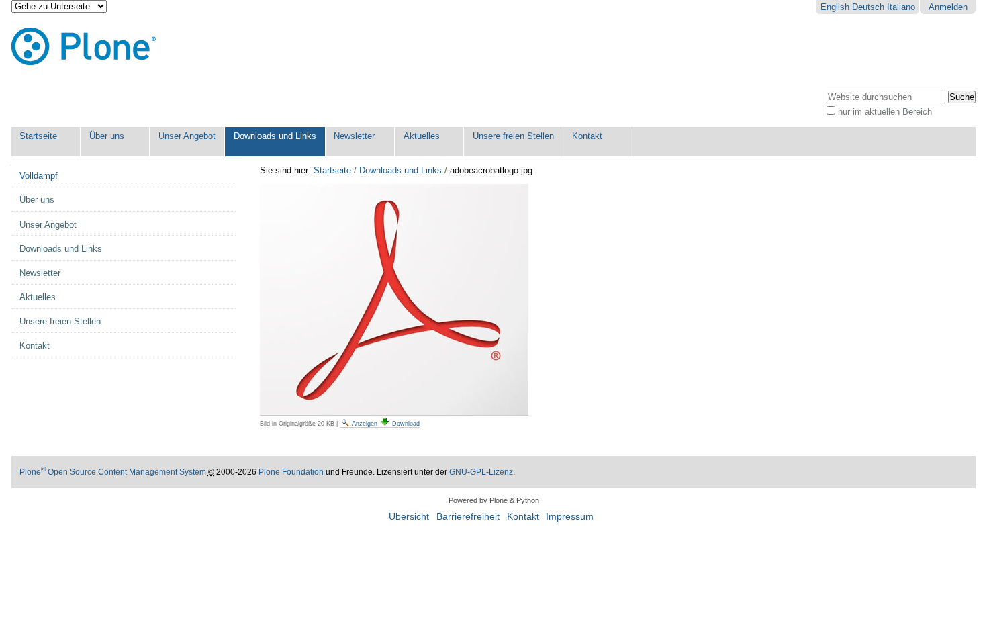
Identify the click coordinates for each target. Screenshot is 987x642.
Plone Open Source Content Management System (112, 472)
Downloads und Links (275, 136)
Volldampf (38, 176)
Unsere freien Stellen (513, 136)
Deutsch (868, 7)
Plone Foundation (291, 472)
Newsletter (354, 136)
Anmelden (948, 7)
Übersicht (409, 517)
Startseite (38, 136)
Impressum (570, 517)
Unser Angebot (187, 136)
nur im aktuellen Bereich (885, 112)
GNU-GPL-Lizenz (481, 472)
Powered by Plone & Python (494, 500)
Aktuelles (422, 136)
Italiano (901, 7)
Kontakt (587, 136)
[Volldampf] (83, 47)
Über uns (106, 136)
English (834, 7)
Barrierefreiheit (468, 517)
